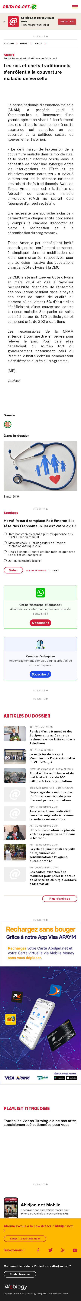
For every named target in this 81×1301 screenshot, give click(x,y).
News (23, 43)
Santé (39, 43)
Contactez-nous (20, 1274)
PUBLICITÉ (39, 36)
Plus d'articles (59, 899)
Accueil (9, 43)
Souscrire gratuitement (25, 1238)
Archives (54, 570)
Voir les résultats (36, 570)
